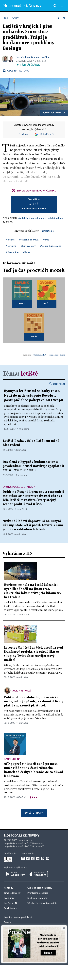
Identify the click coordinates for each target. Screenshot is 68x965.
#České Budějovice (50, 245)
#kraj (46, 239)
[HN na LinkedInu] (37, 858)
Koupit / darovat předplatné (18, 917)
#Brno (26, 252)
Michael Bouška (40, 57)
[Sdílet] (57, 18)
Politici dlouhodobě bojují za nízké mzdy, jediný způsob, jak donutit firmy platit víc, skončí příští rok (33, 701)
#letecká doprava (28, 239)
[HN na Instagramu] (32, 858)
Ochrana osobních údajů (39, 888)
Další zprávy (34, 812)
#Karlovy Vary (28, 245)
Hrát (22, 303)
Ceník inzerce (10, 908)
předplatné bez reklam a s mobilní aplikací (41, 217)
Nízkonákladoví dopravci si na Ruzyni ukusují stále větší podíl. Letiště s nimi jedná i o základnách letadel (33, 525)
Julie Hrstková (22, 690)
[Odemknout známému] (63, 18)
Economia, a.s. (25, 840)
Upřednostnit (47, 134)
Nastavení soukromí (37, 898)
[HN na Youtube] (47, 858)
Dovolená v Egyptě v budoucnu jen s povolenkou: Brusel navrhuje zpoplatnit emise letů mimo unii (33, 466)
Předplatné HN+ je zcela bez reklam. (49, 355)
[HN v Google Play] (15, 874)
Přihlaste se (47, 230)
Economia (9, 898)
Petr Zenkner (23, 57)
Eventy (7, 922)
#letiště (10, 239)
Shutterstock (55, 113)
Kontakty (8, 888)
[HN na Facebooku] (28, 858)
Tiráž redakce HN (12, 893)
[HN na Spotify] (42, 858)
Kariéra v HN (10, 903)
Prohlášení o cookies (37, 893)
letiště (29, 374)
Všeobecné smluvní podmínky (42, 903)
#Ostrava (11, 245)
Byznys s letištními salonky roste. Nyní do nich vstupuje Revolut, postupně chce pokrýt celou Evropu (33, 395)
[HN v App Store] (38, 874)
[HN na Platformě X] (23, 858)
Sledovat (24, 134)
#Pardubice (12, 252)
